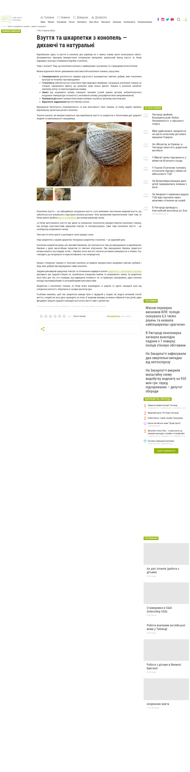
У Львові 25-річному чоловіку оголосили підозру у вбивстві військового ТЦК (169, 170)
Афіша (43, 22)
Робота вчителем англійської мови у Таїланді (166, 627)
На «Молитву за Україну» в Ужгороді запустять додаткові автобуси (169, 147)
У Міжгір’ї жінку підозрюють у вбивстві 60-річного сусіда (169, 159)
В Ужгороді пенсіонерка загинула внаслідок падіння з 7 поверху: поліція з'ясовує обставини (166, 339)
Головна (49, 17)
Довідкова (117, 22)
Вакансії (51, 22)
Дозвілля (101, 17)
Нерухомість (82, 22)
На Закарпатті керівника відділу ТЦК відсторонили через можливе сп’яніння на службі (170, 197)
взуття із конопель (67, 217)
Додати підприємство (166, 450)
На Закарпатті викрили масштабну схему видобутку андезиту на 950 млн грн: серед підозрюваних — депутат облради (166, 380)
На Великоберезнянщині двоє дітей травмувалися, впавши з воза (169, 184)
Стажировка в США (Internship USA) (159, 609)
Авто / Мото (94, 22)
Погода (72, 22)
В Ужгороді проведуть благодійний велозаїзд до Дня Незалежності (169, 210)
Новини (65, 17)
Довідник (82, 17)
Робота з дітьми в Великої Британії (164, 666)
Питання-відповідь (145, 22)
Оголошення (61, 22)
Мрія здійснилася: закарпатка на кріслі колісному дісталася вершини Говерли (169, 134)
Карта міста (105, 22)
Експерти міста (129, 22)
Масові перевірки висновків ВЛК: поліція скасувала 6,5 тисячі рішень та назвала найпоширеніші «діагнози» (165, 316)
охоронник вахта (158, 704)
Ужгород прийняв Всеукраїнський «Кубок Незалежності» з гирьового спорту (168, 119)
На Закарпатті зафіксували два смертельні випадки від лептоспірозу (166, 357)
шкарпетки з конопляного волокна (124, 271)
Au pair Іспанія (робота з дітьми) (163, 570)
